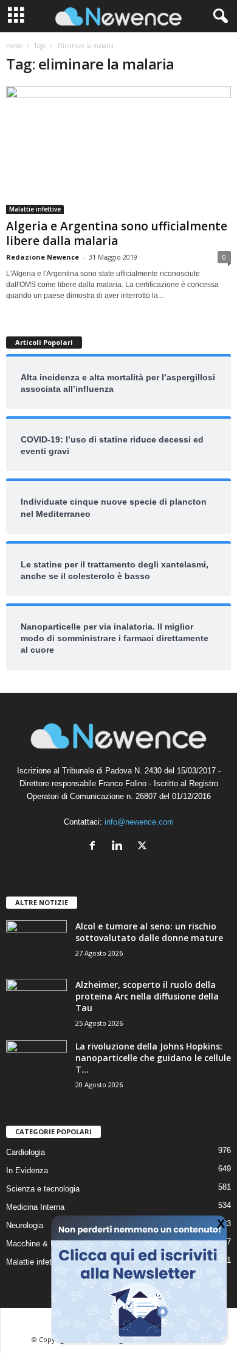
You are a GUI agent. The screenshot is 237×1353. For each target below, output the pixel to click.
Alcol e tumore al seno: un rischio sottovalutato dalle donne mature (149, 931)
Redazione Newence (42, 256)
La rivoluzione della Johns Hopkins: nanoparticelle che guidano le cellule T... (153, 1057)
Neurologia (24, 1225)
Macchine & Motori (39, 1243)
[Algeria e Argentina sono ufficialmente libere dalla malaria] (118, 150)
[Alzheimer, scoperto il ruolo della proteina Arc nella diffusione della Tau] (36, 1002)
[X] (143, 846)
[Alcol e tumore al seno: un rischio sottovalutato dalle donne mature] (36, 943)
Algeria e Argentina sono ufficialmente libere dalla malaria (116, 233)
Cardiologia (25, 1152)
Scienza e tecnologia (43, 1188)
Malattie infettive (35, 209)
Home (14, 45)
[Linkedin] (120, 846)
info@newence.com (139, 821)
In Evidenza (27, 1170)
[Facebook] (95, 846)
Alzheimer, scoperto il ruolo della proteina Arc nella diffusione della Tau (147, 996)
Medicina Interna (35, 1207)
